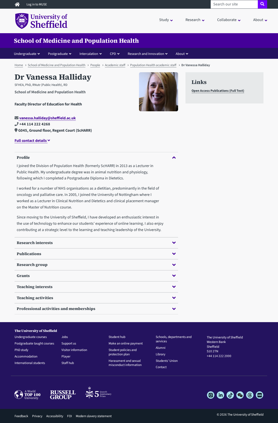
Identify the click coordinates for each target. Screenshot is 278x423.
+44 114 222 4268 (34, 124)
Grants (23, 275)
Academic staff (115, 65)
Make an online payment (126, 343)
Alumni (160, 348)
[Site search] (262, 4)
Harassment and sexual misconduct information (125, 363)
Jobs (64, 337)
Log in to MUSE (37, 4)
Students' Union (167, 361)
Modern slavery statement (94, 416)
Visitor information (74, 350)
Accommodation (26, 356)
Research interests (35, 242)
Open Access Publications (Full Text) (218, 90)
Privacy (37, 416)
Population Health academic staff (153, 65)
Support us (68, 343)
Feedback (21, 416)
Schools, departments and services (174, 339)
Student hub (117, 337)
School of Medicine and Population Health (76, 40)
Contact (161, 367)
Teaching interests (35, 286)
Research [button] (192, 20)
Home (19, 65)
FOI (69, 416)
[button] (28, 53)
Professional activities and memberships (56, 308)
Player (65, 356)
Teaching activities (35, 297)
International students (30, 363)
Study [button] (164, 20)
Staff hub (67, 363)
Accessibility (54, 416)
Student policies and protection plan (123, 352)
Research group (32, 264)
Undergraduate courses (31, 337)
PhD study (21, 350)
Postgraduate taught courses (34, 343)
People (95, 65)
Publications (29, 253)
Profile (23, 157)
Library (160, 354)
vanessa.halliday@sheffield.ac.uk (47, 118)
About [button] (258, 20)
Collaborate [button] (227, 20)
